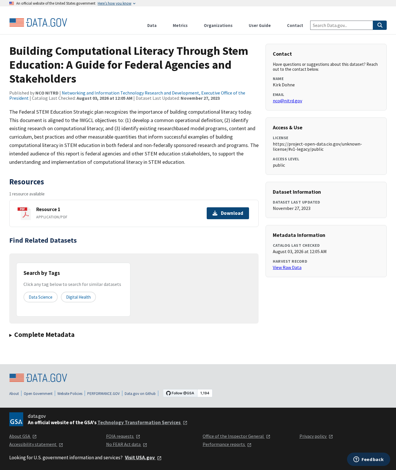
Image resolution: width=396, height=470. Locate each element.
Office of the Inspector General (234, 436)
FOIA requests (120, 436)
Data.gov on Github (140, 393)
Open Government (38, 393)
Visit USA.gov (140, 457)
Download (232, 213)
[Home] (38, 23)
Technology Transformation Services (139, 422)
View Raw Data (287, 267)
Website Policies (69, 393)
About (14, 393)
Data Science (40, 297)
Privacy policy (313, 436)
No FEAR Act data (123, 444)
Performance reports (224, 444)
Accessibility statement (33, 444)
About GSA (20, 436)
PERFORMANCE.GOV (103, 393)
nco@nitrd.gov (287, 101)
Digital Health (78, 297)
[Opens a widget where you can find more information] (368, 460)
